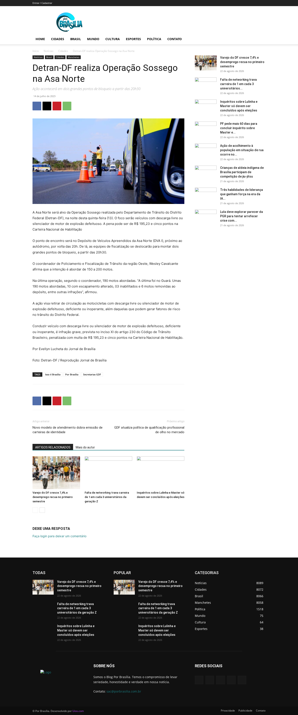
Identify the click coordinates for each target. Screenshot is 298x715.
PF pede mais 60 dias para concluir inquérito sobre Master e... (238, 128)
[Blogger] (199, 680)
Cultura (112, 39)
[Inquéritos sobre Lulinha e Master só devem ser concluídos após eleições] (160, 472)
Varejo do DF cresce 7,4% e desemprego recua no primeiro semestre (53, 497)
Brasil (75, 39)
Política (154, 39)
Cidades (57, 39)
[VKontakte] (242, 680)
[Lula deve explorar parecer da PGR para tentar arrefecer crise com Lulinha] (206, 217)
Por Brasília (71, 374)
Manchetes (73, 57)
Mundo (93, 39)
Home (40, 39)
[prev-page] (35, 510)
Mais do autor (85, 447)
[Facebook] (37, 106)
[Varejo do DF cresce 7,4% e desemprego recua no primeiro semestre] (56, 472)
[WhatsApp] (67, 106)
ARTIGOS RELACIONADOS (52, 447)
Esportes (133, 39)
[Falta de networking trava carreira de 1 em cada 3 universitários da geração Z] (108, 472)
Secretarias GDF (92, 374)
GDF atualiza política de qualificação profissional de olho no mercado (149, 430)
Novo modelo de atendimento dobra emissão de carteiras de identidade (68, 430)
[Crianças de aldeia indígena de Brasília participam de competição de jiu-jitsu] (206, 173)
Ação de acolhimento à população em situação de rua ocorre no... (242, 150)
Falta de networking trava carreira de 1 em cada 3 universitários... (238, 84)
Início (36, 51)
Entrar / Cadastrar (42, 3)
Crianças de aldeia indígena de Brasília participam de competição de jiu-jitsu (242, 172)
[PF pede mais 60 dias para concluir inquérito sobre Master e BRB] (206, 129)
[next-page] (42, 510)
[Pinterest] (57, 106)
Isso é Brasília (52, 374)
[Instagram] (231, 680)
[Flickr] (220, 680)
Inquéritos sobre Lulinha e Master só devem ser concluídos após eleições (238, 106)
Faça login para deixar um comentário (59, 536)
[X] (47, 106)
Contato (174, 39)
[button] (260, 39)
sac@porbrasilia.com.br (123, 691)
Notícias (48, 51)
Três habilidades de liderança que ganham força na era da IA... (241, 194)
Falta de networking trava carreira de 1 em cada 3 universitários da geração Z (107, 497)
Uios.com (78, 711)
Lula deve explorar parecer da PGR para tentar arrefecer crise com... (241, 216)
